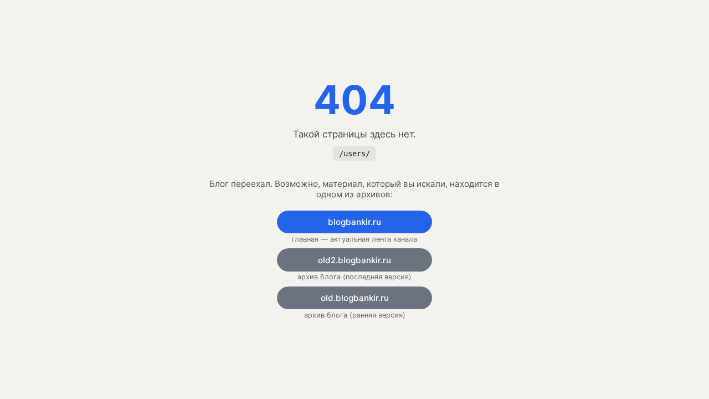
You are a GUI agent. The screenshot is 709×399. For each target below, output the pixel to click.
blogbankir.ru (354, 222)
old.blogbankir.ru (355, 298)
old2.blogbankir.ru (354, 260)
